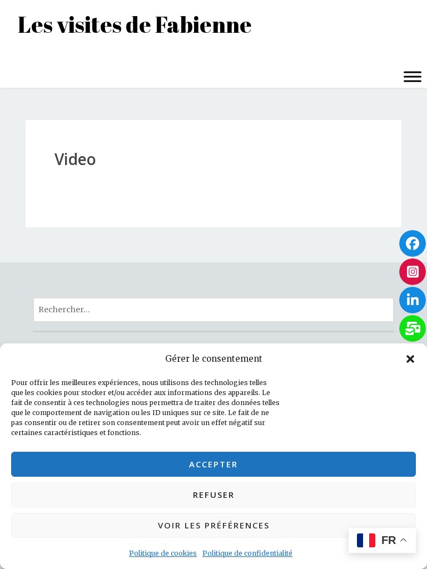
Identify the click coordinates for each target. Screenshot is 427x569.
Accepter (213, 464)
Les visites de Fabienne (135, 24)
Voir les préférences (214, 525)
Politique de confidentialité (247, 553)
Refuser (214, 494)
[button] (410, 359)
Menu (21, 54)
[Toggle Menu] (412, 76)
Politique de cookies (163, 553)
